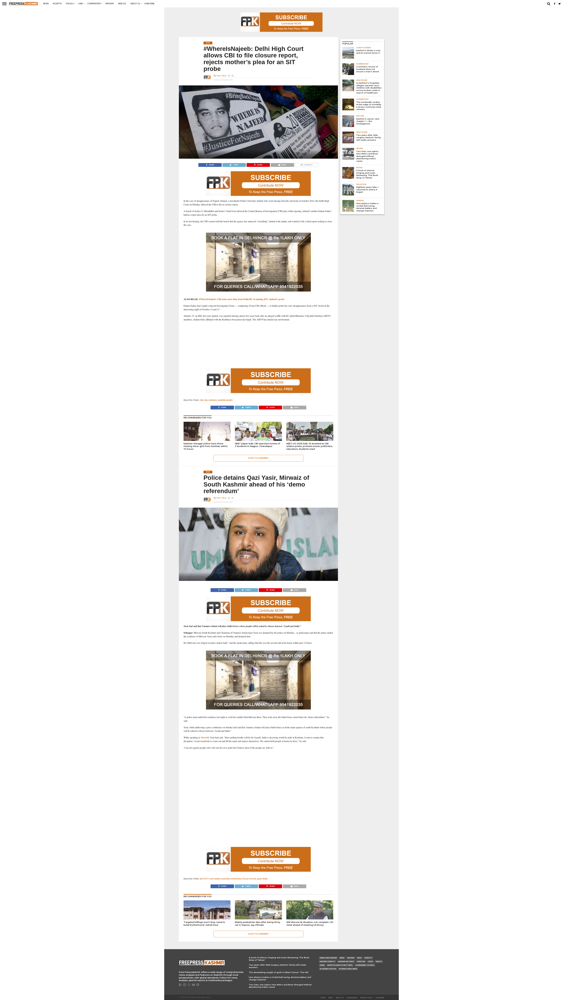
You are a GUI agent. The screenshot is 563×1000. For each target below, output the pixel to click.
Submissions (352, 998)
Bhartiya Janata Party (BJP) (340, 965)
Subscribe (149, 4)
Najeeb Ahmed (225, 400)
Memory (109, 4)
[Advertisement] (258, 344)
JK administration (328, 969)
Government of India (364, 965)
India (359, 958)
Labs (80, 4)
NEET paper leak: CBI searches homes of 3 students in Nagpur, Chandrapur (257, 445)
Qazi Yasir (262, 879)
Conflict (368, 958)
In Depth (57, 4)
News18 (205, 737)
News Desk (221, 75)
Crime (322, 965)
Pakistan (361, 961)
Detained (215, 879)
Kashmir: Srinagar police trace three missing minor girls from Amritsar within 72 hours (206, 446)
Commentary (94, 4)
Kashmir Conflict (327, 961)
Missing (213, 400)
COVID (370, 961)
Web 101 (122, 4)
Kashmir (225, 879)
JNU (206, 400)
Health (379, 961)
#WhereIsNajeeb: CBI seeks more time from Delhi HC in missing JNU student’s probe (241, 299)
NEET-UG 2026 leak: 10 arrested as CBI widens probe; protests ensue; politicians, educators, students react (309, 446)
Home (322, 998)
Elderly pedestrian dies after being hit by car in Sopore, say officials (257, 923)
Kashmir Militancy (346, 961)
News (46, 4)
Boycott (205, 879)
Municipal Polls (239, 879)
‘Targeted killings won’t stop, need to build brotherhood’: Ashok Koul (204, 923)
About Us (135, 4)
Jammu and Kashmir (328, 958)
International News (348, 969)
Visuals (70, 4)
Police (252, 879)
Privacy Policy (366, 998)
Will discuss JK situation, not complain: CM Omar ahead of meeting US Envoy (309, 923)
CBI (201, 400)
